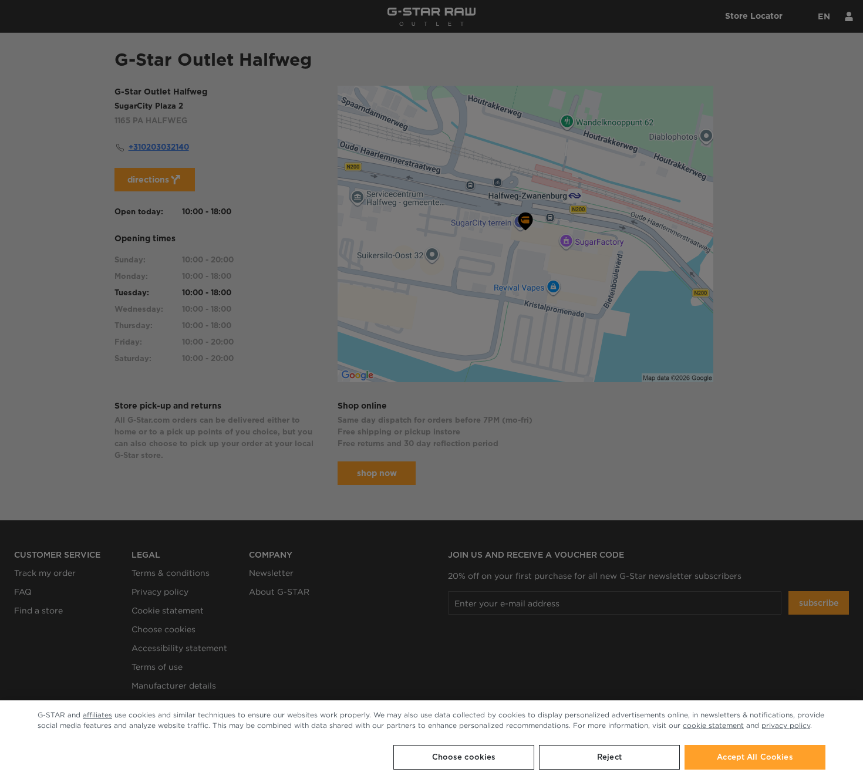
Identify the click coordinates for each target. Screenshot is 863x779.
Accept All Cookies (755, 757)
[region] (431, 739)
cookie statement (713, 725)
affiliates (97, 714)
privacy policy (785, 725)
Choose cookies (464, 757)
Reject (609, 757)
